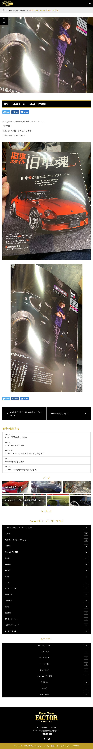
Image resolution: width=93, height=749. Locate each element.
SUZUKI (46, 570)
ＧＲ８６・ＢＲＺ (46, 631)
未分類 (46, 607)
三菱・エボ (46, 595)
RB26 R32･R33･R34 (46, 552)
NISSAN (46, 546)
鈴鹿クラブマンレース (46, 625)
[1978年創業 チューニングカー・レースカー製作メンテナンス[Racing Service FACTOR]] (46, 722)
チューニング (63, 670)
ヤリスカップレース (46, 588)
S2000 (46, 558)
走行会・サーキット (46, 619)
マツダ (46, 582)
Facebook (44, 738)
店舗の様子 (46, 601)
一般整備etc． (63, 682)
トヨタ (46, 576)
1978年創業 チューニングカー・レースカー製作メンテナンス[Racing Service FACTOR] (51, 746)
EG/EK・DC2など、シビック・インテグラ (46, 528)
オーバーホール (63, 658)
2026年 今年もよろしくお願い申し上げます (24, 453)
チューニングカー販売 (62, 676)
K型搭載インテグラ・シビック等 (46, 540)
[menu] (89, 3)
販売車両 (46, 613)
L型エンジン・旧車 (62, 646)
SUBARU (46, 564)
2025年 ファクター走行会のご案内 (20, 469)
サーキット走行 (63, 664)
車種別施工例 (63, 694)
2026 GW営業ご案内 (14, 445)
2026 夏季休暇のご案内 (16, 437)
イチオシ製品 (63, 652)
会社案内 (64, 688)
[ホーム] (3, 9)
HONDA (46, 534)
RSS (49, 738)
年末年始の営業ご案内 (14, 461)
